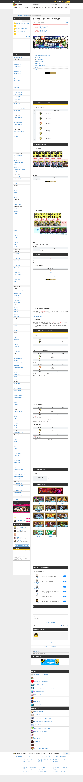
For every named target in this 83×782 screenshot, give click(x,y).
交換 (42, 26)
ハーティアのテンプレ (17, 178)
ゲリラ (39, 519)
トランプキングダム (39, 7)
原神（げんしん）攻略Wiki (27, 764)
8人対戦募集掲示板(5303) (18, 492)
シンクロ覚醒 (16, 242)
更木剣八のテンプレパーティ (18, 162)
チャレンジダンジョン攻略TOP (19, 131)
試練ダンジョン (16, 263)
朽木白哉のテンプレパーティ (18, 167)
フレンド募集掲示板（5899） (18, 485)
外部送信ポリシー (39, 753)
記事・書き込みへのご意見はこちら (51, 646)
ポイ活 (52, 1)
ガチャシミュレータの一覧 (18, 471)
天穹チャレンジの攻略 (42, 27)
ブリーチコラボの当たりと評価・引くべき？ (23, 26)
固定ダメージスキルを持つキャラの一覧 (39, 314)
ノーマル (38, 503)
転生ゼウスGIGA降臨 (17, 390)
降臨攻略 (38, 511)
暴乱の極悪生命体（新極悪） (18, 290)
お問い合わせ (45, 753)
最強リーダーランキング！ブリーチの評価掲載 (23, 23)
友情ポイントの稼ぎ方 (17, 453)
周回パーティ (37, 57)
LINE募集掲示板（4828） (18, 490)
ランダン (50, 511)
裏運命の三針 (16, 413)
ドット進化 (16, 237)
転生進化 (15, 230)
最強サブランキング (17, 78)
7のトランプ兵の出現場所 (20, 34)
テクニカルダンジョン (17, 256)
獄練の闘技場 (16, 427)
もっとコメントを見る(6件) (50, 622)
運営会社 (50, 753)
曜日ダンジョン (16, 267)
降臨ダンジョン (16, 260)
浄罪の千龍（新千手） (17, 300)
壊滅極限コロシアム (17, 376)
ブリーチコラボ (32, 7)
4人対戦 (50, 536)
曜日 (50, 519)
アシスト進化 (16, 235)
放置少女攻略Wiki (56, 769)
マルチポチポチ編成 (39, 61)
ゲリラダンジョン (37, 651)
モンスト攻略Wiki (56, 761)
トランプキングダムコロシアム (19, 124)
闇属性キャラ (16, 197)
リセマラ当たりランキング (18, 85)
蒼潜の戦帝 (16, 379)
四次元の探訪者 (16, 339)
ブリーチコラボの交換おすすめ (19, 106)
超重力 (15, 443)
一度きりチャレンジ (17, 272)
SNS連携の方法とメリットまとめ (19, 474)
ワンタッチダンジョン (17, 277)
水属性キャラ (16, 190)
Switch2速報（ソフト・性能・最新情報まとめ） (60, 756)
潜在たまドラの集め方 (17, 462)
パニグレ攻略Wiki (26, 771)
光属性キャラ (16, 194)
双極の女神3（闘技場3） (18, 399)
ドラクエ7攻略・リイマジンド (28, 759)
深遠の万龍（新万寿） (17, 297)
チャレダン (62, 511)
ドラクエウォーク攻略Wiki (27, 763)
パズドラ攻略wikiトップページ (50, 495)
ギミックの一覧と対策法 (18, 437)
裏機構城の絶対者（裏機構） (18, 367)
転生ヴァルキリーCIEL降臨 (18, 386)
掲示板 (26, 21)
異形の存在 (16, 404)
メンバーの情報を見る (50, 642)
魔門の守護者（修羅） (17, 355)
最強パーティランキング (18, 82)
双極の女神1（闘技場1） (18, 395)
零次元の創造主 (16, 348)
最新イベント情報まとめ (18, 96)
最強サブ (26, 7)
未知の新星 (16, 321)
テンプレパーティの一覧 (18, 155)
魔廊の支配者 (16, 360)
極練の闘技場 (16, 425)
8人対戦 (38, 536)
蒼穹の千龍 (16, 323)
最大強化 (15, 448)
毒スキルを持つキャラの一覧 (37, 316)
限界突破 (15, 246)
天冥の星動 (16, 372)
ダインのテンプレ (17, 176)
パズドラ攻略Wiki (36, 648)
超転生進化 (16, 232)
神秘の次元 (16, 334)
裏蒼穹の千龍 (16, 309)
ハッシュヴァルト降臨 (17, 113)
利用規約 (24, 753)
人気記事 (17, 21)
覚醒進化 (15, 213)
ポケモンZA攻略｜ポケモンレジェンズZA (29, 756)
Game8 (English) (56, 753)
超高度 (15, 446)
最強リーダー (21, 7)
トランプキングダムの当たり (43, 28)
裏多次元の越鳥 (16, 346)
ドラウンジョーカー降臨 (18, 126)
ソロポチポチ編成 (39, 59)
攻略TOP (15, 7)
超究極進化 (16, 211)
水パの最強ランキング (17, 66)
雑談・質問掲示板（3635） (18, 483)
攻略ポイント (37, 63)
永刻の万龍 (16, 325)
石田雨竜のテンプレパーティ (18, 164)
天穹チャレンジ (47, 7)
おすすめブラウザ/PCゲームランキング (22, 545)
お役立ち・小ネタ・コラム (18, 432)
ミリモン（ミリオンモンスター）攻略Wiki (59, 771)
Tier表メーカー (16, 87)
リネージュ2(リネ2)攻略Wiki (42, 771)
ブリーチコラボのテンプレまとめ (19, 108)
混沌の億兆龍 (16, 330)
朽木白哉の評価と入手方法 (20, 31)
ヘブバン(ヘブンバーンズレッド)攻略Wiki (44, 769)
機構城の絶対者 (16, 365)
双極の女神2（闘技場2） (18, 397)
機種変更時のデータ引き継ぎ (18, 476)
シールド (15, 439)
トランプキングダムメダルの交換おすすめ (21, 119)
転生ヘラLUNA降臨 (17, 383)
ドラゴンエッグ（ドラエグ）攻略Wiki (29, 769)
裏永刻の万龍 (16, 311)
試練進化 (15, 208)
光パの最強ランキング (17, 71)
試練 (38, 528)
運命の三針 (16, 402)
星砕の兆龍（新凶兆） (17, 295)
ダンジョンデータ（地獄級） (40, 65)
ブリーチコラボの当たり (18, 103)
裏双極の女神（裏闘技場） (18, 411)
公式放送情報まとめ (17, 99)
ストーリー (50, 528)
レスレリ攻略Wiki (41, 764)
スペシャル (62, 503)
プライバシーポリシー (31, 753)
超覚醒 (15, 244)
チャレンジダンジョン (17, 274)
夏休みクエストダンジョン (18, 133)
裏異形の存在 (16, 416)
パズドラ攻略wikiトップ (18, 57)
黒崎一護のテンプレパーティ (18, 160)
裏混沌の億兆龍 (16, 316)
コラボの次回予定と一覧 (18, 94)
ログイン (67, 1)
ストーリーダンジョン (17, 265)
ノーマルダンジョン (17, 253)
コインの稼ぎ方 (16, 457)
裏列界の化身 (16, 418)
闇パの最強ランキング (17, 73)
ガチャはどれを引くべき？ (18, 92)
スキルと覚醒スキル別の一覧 (18, 201)
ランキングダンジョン (17, 279)
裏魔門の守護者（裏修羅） (18, 358)
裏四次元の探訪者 (17, 341)
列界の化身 (16, 406)
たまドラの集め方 (17, 460)
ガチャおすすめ (54, 7)
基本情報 (36, 67)
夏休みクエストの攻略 (43, 31)
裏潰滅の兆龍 (16, 314)
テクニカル (50, 503)
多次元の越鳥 (16, 344)
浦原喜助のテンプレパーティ (18, 171)
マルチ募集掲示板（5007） (18, 488)
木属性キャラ (16, 192)
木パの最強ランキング (17, 68)
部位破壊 (15, 441)
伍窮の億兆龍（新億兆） (18, 293)
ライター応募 (66, 753)
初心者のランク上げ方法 (18, 464)
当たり (40, 26)
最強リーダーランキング (43, 30)
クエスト (62, 519)
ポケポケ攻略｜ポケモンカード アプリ (59, 759)
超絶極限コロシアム (17, 374)
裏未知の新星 (16, 307)
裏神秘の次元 (16, 337)
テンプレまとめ (46, 26)
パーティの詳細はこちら (51, 171)
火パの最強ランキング (17, 64)
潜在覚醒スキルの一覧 (17, 204)
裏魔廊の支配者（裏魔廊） (18, 362)
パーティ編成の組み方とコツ (18, 469)
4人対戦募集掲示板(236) (18, 495)
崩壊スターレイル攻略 (26, 761)
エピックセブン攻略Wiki (42, 767)
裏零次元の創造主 (17, 351)
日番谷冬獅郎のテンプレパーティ (19, 169)
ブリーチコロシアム (17, 110)
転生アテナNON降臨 (17, 388)
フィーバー (62, 528)
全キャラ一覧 (16, 183)
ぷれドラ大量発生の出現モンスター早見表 (42, 55)
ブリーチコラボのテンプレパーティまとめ (23, 28)
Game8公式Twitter (17, 499)
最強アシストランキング (18, 80)
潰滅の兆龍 (16, 328)
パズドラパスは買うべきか (18, 478)
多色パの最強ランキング (18, 75)
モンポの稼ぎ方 (16, 455)
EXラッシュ (67, 7)
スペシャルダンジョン (17, 258)
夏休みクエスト (60, 7)
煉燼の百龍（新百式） (17, 302)
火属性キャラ (16, 187)
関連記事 (36, 69)
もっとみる (28, 36)
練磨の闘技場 (16, 423)
